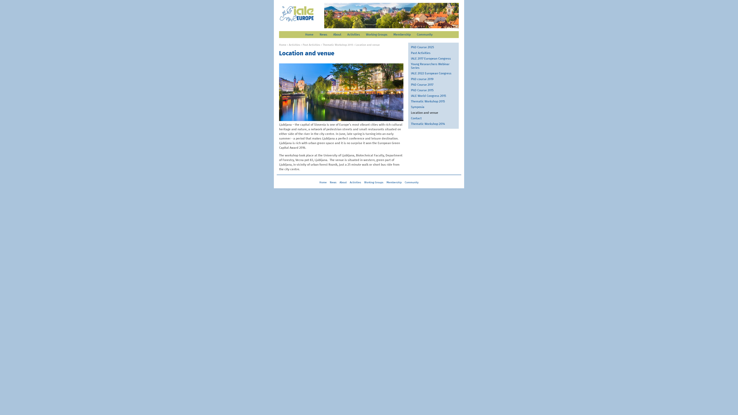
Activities (353, 34)
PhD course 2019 (422, 79)
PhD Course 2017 (422, 84)
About (337, 34)
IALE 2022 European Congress (431, 73)
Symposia (417, 107)
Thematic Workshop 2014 (428, 123)
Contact (416, 118)
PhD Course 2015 (422, 90)
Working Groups (376, 34)
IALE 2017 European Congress (431, 58)
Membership (402, 34)
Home (309, 34)
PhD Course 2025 (422, 47)
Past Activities (311, 45)
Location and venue (424, 112)
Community (425, 34)
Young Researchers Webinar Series (430, 66)
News (323, 34)
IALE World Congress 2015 (428, 95)
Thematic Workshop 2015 (338, 45)
